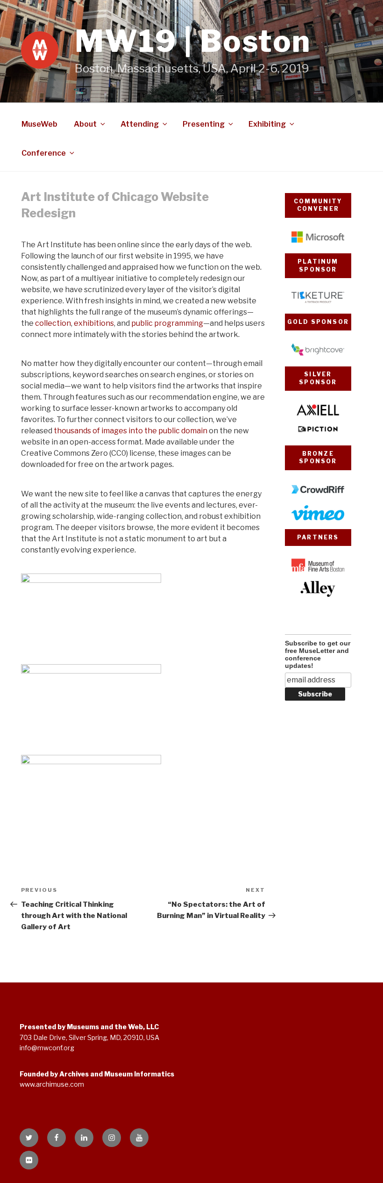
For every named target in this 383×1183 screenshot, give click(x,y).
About (85, 124)
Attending (140, 124)
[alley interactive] (317, 594)
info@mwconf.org (47, 1048)
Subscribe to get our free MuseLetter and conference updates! (317, 654)
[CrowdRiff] (317, 495)
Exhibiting (267, 124)
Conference (43, 153)
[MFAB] (317, 570)
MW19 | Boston (193, 41)
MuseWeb (39, 124)
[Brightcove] (317, 355)
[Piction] (317, 434)
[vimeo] (317, 518)
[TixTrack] (317, 303)
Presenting (204, 124)
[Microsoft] (317, 242)
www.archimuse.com (52, 1084)
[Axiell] (317, 415)
